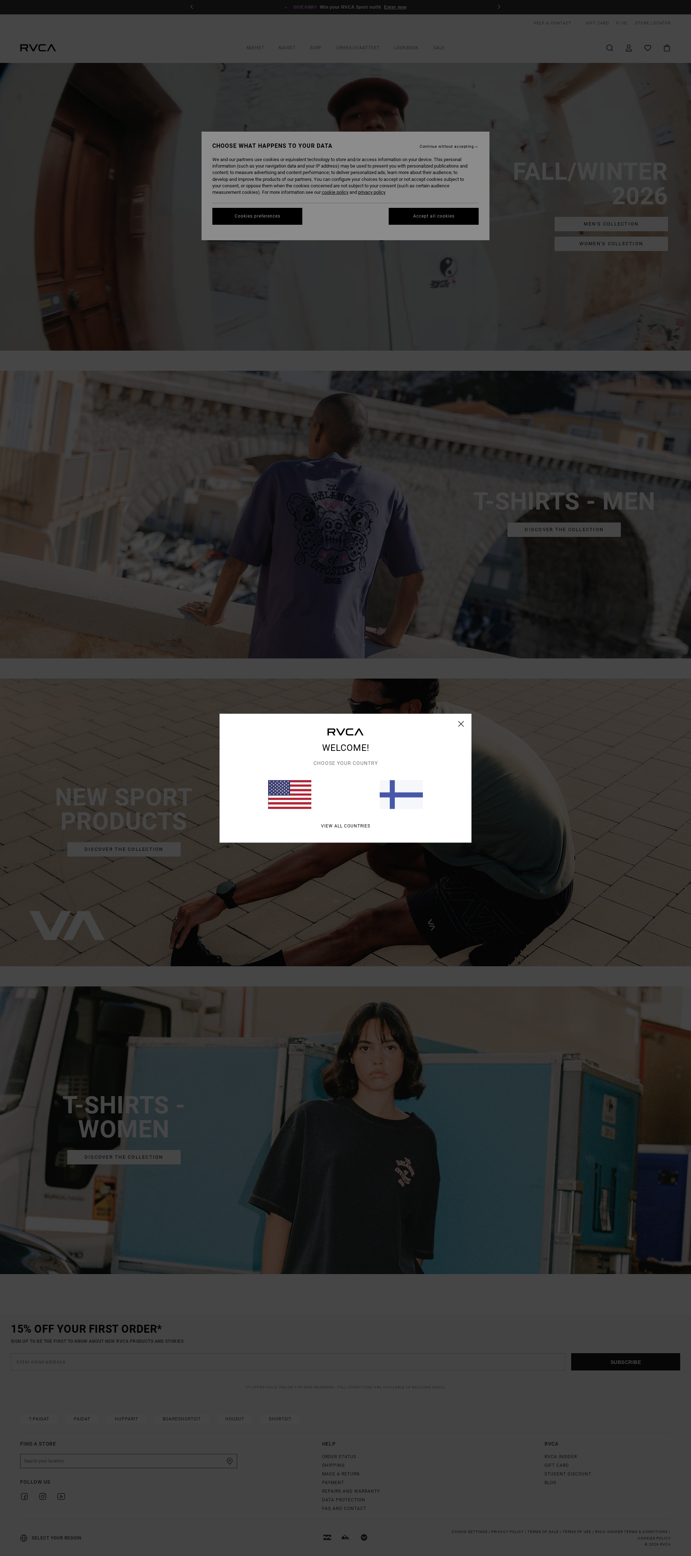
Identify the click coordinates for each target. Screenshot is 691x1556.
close (461, 723)
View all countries (345, 825)
